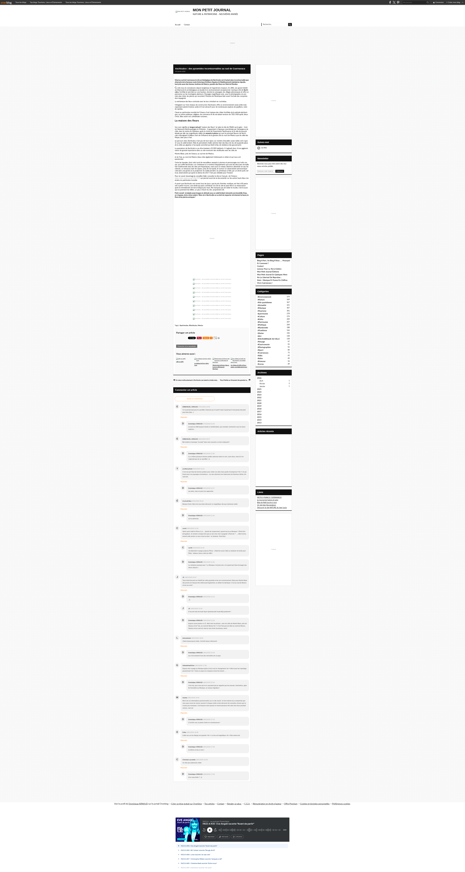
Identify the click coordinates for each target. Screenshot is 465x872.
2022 (259, 398)
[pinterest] (398, 2)
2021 (259, 400)
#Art (259, 336)
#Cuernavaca (263, 353)
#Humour (262, 361)
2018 (259, 409)
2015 (259, 417)
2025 (259, 389)
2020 (259, 403)
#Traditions (262, 330)
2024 (259, 392)
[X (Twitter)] (394, 2)
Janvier (262, 386)
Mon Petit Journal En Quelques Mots (272, 275)
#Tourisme (262, 311)
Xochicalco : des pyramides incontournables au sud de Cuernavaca (210, 68)
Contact (187, 25)
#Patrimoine (263, 322)
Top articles (209, 804)
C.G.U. (247, 804)
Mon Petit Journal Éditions (268, 272)
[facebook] (390, 2)
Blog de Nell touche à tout (267, 503)
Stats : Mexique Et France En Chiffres (272, 280)
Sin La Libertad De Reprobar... (269, 277)
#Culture (261, 317)
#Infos (260, 358)
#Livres (261, 364)
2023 (259, 395)
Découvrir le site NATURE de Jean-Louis (272, 508)
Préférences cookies (341, 804)
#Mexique (262, 308)
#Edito (260, 319)
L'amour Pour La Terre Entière (269, 269)
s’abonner (210, 836)
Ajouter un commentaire (195, 399)
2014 (259, 420)
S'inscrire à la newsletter (186, 346)
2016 (259, 414)
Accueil (177, 25)
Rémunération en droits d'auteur (267, 804)
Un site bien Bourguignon (266, 505)
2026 (259, 378)
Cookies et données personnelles (314, 804)
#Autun (261, 333)
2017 (259, 412)
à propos (239, 836)
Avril (261, 381)
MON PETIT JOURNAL (212, 10)
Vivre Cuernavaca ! (264, 283)
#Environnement (264, 297)
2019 (259, 406)
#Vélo (260, 356)
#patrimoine (184, 325)
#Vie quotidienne (265, 302)
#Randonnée (263, 328)
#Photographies (264, 347)
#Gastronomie (264, 344)
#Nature (261, 300)
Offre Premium (290, 804)
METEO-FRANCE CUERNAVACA (269, 497)
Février (262, 384)
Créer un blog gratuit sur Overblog (186, 804)
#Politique (262, 325)
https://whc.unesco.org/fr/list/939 (187, 178)
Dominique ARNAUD (138, 804)
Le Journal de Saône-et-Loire (267, 500)
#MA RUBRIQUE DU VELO (269, 339)
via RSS (264, 148)
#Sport (260, 350)
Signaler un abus (234, 804)
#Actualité (262, 305)
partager (225, 836)
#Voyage (261, 342)
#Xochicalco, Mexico (196, 325)
